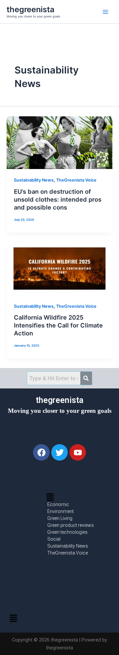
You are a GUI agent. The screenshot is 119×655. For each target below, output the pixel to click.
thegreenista (31, 9)
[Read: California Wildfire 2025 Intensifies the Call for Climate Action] (59, 268)
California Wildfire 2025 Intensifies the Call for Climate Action (58, 325)
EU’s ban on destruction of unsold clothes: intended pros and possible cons (57, 199)
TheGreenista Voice (76, 180)
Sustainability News (34, 180)
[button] (50, 497)
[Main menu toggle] (105, 12)
